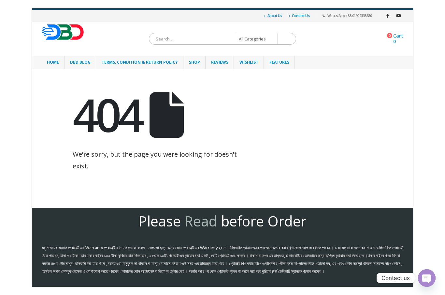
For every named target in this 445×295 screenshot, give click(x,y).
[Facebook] (387, 15)
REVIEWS (219, 62)
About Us (274, 15)
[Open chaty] (427, 278)
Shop (194, 62)
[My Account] (254, 15)
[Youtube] (398, 15)
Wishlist (248, 62)
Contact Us (300, 15)
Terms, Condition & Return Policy (140, 62)
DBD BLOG (80, 62)
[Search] (287, 38)
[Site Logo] (63, 32)
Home (53, 62)
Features (279, 62)
